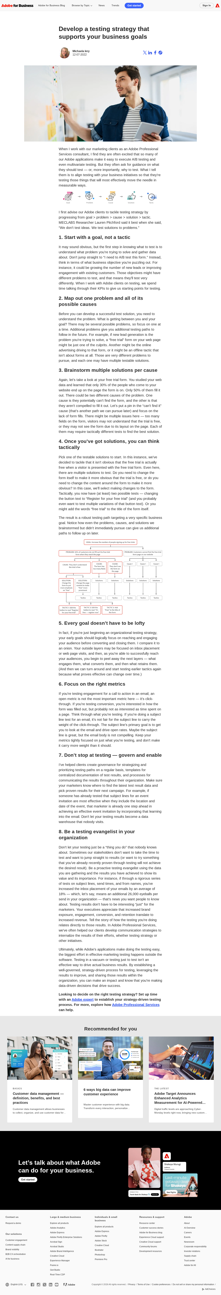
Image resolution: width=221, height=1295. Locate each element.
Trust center (189, 1260)
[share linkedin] (150, 53)
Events (187, 1237)
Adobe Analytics (57, 1228)
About (187, 1223)
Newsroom (189, 1242)
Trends (115, 5)
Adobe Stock (101, 1240)
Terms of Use (143, 1284)
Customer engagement (16, 1240)
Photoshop (100, 1254)
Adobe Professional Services (136, 1005)
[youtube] (56, 1284)
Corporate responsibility (195, 1246)
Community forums (148, 1246)
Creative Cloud (57, 1256)
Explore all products (59, 1223)
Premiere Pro (101, 1259)
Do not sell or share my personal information (193, 1284)
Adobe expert (83, 999)
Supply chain (190, 1256)
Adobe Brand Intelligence (62, 1251)
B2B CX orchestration (16, 1254)
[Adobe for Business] (17, 5)
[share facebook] (155, 53)
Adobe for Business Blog (51, 5)
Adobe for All (190, 1265)
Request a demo (13, 1223)
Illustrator (99, 1250)
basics (17, 1088)
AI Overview (189, 1228)
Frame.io (54, 1265)
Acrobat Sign (56, 1242)
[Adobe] (217, 5)
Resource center (147, 1223)
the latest (161, 1088)
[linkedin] (50, 1284)
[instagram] (38, 1284)
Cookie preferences (161, 1284)
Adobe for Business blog (150, 1232)
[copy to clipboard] (160, 53)
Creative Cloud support (150, 1242)
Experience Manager (60, 1260)
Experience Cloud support (151, 1237)
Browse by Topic (81, 5)
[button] (16, 1284)
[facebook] (32, 1284)
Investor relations (192, 1251)
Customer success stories (151, 1228)
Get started (134, 5)
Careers (188, 1232)
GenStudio (55, 1270)
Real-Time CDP (57, 1274)
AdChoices (210, 1289)
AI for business (12, 1259)
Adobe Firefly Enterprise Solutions (66, 1237)
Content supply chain (15, 1245)
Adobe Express (57, 1232)
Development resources (150, 1251)
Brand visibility (12, 1249)
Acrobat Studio (57, 1246)
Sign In (207, 5)
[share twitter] (145, 53)
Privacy (131, 1284)
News (102, 5)
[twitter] (44, 1284)
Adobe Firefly (101, 1236)
